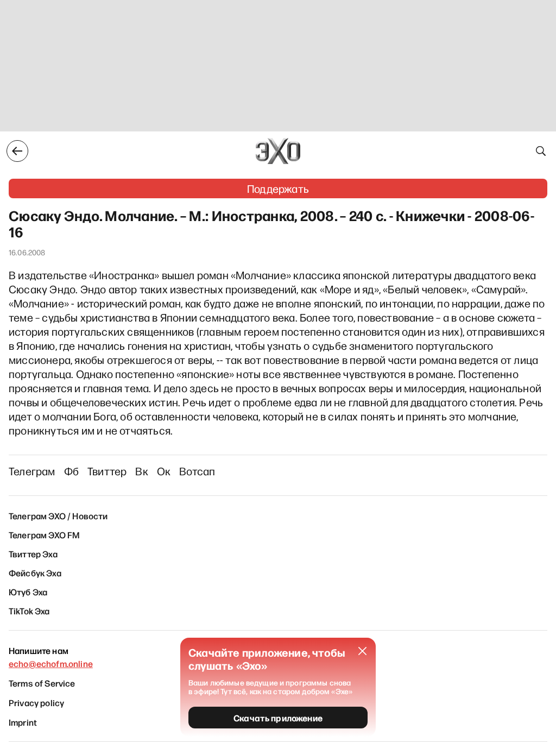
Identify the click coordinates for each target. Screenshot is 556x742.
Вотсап (197, 471)
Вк (141, 471)
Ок (163, 471)
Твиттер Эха (33, 553)
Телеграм (32, 471)
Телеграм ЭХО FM (44, 534)
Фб (71, 471)
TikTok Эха (29, 611)
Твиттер (107, 471)
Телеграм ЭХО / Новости (58, 515)
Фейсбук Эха (35, 572)
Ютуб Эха (28, 592)
